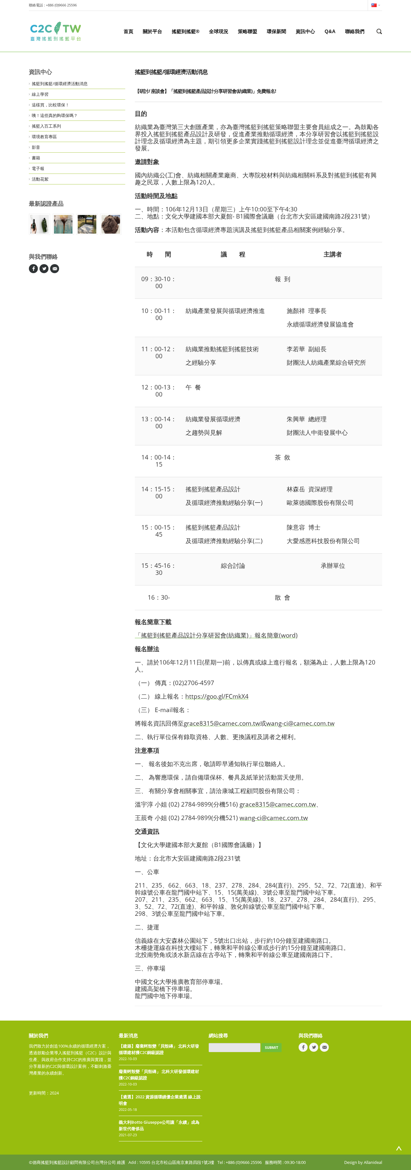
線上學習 (40, 94)
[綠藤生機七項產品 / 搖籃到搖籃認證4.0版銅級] (39, 224)
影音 (36, 147)
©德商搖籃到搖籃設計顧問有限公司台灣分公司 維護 (77, 1162)
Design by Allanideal (363, 1162)
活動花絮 (40, 179)
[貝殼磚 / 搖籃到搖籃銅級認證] (87, 224)
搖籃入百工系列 (46, 126)
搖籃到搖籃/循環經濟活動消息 (60, 83)
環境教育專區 (44, 136)
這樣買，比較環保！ (50, 105)
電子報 (38, 168)
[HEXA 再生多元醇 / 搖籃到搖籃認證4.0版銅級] (63, 224)
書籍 (36, 158)
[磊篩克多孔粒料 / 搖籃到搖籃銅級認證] (110, 224)
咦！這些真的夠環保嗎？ (55, 115)
